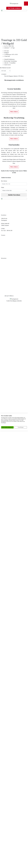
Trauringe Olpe (4, 697)
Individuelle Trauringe (6, 281)
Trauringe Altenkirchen (6, 326)
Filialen (3, 250)
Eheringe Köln (4, 309)
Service (3, 253)
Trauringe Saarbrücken (6, 745)
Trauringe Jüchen (5, 523)
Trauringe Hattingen (6, 487)
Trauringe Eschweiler (6, 439)
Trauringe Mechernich (6, 627)
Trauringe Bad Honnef (6, 335)
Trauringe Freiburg (5, 451)
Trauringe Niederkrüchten (7, 677)
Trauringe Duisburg (5, 412)
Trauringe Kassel (5, 542)
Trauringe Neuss (5, 670)
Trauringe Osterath (5, 704)
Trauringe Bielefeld (5, 357)
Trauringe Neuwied (5, 673)
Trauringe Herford (5, 501)
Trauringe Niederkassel (6, 675)
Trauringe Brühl (5, 381)
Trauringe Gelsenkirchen (7, 456)
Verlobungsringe (5, 243)
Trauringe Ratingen (5, 718)
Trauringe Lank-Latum (6, 591)
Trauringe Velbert (5, 786)
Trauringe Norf (4, 682)
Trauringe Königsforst (6, 581)
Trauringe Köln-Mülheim (7, 576)
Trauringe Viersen (5, 788)
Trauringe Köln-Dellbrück (7, 567)
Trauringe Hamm (5, 480)
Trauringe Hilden (5, 506)
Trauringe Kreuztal (5, 562)
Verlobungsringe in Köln (7, 841)
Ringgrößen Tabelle (5, 264)
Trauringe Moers (5, 641)
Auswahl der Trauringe (6, 304)
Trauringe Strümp (5, 771)
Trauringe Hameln (5, 477)
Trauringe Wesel (5, 807)
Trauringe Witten (5, 832)
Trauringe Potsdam (5, 713)
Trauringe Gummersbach (7, 463)
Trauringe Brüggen (5, 379)
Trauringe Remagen (5, 723)
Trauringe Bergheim (6, 347)
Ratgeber (3, 283)
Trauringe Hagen (5, 470)
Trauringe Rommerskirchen (7, 735)
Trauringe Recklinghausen (7, 721)
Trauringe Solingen (5, 764)
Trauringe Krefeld (5, 559)
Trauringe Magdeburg (6, 617)
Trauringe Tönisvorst (6, 781)
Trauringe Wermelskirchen (7, 805)
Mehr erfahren (14, 111)
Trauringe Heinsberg (6, 494)
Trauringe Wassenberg (6, 798)
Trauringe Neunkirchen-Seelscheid (9, 668)
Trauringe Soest (5, 762)
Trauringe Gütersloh (6, 465)
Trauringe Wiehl (5, 817)
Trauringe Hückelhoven (6, 514)
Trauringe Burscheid (6, 383)
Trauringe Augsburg (6, 330)
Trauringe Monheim (6, 644)
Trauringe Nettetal (5, 663)
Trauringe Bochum (5, 362)
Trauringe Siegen (5, 759)
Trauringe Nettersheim (6, 660)
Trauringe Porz (4, 711)
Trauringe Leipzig (5, 595)
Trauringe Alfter (5, 323)
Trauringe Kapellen (5, 538)
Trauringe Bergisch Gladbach (8, 350)
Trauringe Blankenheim (6, 359)
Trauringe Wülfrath (5, 836)
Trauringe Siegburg (5, 757)
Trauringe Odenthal (5, 692)
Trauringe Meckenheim (6, 629)
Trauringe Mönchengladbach (8, 651)
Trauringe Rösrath (5, 742)
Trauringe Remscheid (6, 726)
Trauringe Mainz (5, 620)
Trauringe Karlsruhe (6, 540)
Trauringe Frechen (5, 448)
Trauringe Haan (5, 468)
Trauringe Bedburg (5, 342)
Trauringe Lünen (5, 615)
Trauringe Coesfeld (5, 393)
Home (2, 238)
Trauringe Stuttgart (5, 774)
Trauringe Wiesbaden (6, 820)
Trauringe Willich (5, 822)
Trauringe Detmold (5, 400)
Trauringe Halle (5, 473)
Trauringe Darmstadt (6, 398)
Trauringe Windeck (5, 824)
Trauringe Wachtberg (6, 791)
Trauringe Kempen (5, 545)
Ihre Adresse (4, 181)
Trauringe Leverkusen (6, 598)
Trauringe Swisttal (5, 776)
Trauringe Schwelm (5, 754)
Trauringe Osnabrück (6, 701)
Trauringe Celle (4, 391)
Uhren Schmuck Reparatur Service (9, 286)
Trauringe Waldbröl (5, 793)
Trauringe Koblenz (5, 554)
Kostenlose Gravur (5, 269)
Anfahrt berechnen (14, 195)
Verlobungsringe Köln (6, 288)
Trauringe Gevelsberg (6, 458)
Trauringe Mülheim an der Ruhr (8, 653)
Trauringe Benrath (5, 345)
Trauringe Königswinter (6, 583)
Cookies (3, 274)
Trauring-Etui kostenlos (6, 266)
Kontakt (3, 271)
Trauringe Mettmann (6, 636)
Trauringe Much (5, 648)
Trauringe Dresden (5, 410)
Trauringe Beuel (5, 354)
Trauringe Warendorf (6, 795)
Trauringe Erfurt (5, 432)
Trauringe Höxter (5, 511)
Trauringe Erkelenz (5, 434)
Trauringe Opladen (5, 699)
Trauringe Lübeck (5, 610)
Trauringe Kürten (5, 586)
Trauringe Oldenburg (6, 694)
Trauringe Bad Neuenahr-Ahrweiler (9, 340)
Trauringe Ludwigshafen (7, 607)
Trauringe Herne (5, 504)
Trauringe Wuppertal (6, 834)
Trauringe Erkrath (5, 436)
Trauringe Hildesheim (6, 509)
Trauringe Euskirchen (6, 444)
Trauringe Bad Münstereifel (7, 338)
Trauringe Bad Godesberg (7, 333)
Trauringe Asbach (5, 328)
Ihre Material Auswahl (5, 67)
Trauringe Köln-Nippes (6, 579)
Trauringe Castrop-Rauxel (7, 388)
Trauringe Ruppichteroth (7, 740)
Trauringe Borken (5, 367)
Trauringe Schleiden (6, 750)
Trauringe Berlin (5, 352)
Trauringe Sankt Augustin (7, 747)
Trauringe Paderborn (6, 709)
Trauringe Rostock (5, 738)
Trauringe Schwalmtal (6, 752)
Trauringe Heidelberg (6, 489)
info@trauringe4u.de (10, 228)
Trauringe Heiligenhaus (6, 492)
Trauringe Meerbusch (6, 632)
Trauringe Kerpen (5, 547)
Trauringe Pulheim (5, 716)
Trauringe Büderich (5, 386)
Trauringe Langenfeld (6, 588)
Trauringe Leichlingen (6, 593)
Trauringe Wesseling (6, 810)
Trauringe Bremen (5, 376)
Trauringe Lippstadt (5, 603)
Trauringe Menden (5, 634)
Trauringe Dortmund (6, 407)
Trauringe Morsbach (6, 646)
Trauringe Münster (5, 658)
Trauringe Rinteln (5, 733)
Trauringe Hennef (5, 499)
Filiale (2, 187)
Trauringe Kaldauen (6, 530)
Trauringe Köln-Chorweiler (7, 564)
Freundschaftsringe (5, 311)
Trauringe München (5, 656)
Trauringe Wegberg (5, 800)
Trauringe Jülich (5, 526)
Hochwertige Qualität (6, 314)
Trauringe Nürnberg (6, 687)
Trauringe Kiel (4, 550)
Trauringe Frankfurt (5, 446)
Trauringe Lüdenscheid (6, 612)
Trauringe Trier (4, 779)
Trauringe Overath (5, 706)
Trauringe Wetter (5, 812)
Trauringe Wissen (5, 829)
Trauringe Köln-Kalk (6, 571)
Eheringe (3, 306)
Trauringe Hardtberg (6, 485)
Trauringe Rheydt (5, 730)
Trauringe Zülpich (5, 839)
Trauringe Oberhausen (6, 689)
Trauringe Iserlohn (5, 521)
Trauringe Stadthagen (6, 766)
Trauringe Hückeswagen (7, 516)
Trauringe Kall (4, 533)
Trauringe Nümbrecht (6, 685)
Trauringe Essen (5, 441)
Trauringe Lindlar (5, 600)
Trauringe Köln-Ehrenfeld (7, 569)
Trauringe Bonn (5, 364)
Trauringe (3, 241)
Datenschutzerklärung (6, 276)
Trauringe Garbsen (5, 453)
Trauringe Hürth (5, 518)
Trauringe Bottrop (5, 371)
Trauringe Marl (4, 624)
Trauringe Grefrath (5, 460)
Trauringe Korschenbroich (7, 557)
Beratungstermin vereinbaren (14, 80)
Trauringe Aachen (5, 321)
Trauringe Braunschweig (7, 374)
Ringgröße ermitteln (6, 261)
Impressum (3, 278)
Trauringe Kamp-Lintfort (7, 535)
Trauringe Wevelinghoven (7, 815)
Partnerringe (4, 246)
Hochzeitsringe (4, 316)
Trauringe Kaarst (5, 528)
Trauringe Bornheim (6, 369)
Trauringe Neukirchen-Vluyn (8, 665)
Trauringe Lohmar (5, 605)
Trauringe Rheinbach (6, 728)
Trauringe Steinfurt (5, 769)
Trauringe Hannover (6, 482)
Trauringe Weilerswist (6, 803)
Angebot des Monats (6, 248)
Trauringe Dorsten (5, 405)
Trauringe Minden (5, 639)
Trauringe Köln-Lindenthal (7, 574)
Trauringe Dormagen (6, 403)
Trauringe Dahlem (5, 395)
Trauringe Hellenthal (6, 497)
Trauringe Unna (5, 783)
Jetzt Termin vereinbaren (14, 8)
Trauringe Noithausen (6, 680)
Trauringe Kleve (5, 552)
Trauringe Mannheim (6, 622)
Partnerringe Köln (5, 318)
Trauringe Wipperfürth (6, 827)
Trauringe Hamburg (5, 475)
